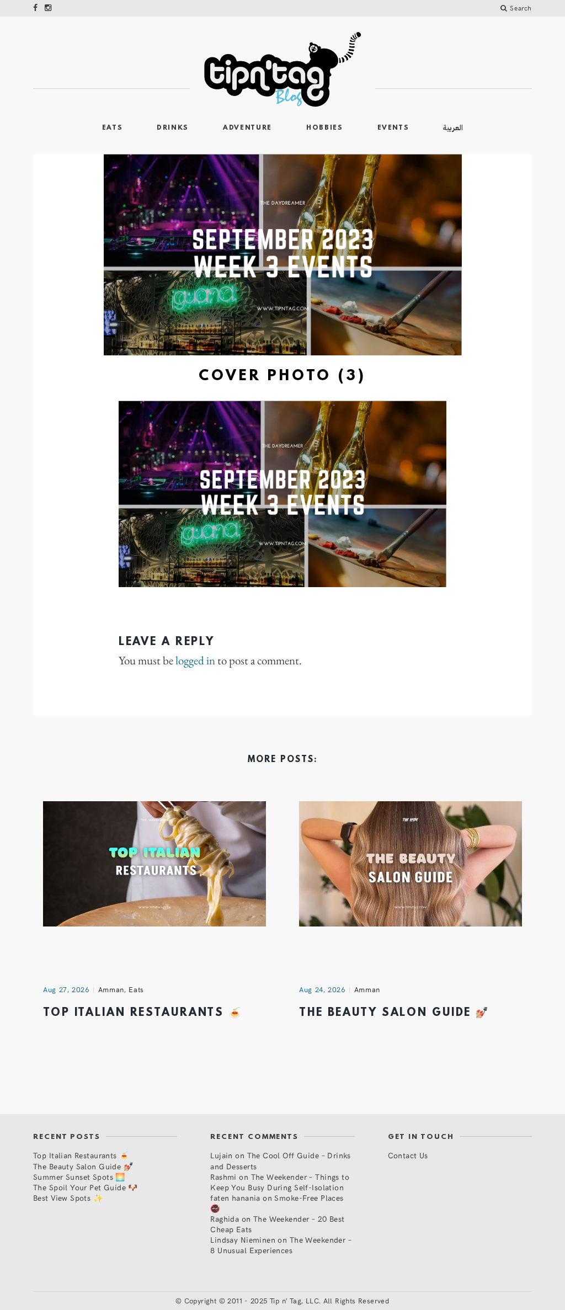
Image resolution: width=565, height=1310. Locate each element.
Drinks (173, 128)
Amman (111, 989)
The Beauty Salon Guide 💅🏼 (394, 1013)
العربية (453, 128)
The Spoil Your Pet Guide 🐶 (85, 1187)
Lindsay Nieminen (242, 1239)
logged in (195, 660)
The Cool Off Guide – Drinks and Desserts (280, 1160)
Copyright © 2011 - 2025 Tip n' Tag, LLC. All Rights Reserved (287, 1301)
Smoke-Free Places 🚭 (276, 1202)
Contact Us (408, 1155)
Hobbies (324, 128)
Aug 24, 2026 (322, 989)
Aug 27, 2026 (66, 989)
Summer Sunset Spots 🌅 (79, 1176)
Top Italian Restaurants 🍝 (142, 1013)
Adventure (247, 128)
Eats (112, 128)
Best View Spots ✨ (68, 1197)
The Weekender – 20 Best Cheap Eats (277, 1223)
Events (393, 128)
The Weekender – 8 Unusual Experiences (280, 1244)
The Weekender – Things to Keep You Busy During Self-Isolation (279, 1181)
